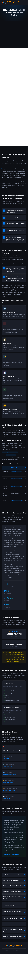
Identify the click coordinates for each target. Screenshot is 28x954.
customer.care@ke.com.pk (9, 774)
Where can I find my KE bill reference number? (12, 897)
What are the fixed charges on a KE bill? (13, 924)
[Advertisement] (14, 33)
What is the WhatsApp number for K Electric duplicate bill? (12, 904)
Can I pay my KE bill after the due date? (13, 918)
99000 (7, 758)
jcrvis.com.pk (5, 168)
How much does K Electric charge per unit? (12, 930)
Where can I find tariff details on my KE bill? (12, 912)
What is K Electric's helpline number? (12, 891)
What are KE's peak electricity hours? (12, 936)
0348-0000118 (6, 798)
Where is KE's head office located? (12, 885)
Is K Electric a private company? (11, 874)
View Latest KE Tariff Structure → (12, 854)
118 (4, 758)
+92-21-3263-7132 (7, 766)
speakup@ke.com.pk (8, 782)
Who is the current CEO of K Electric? (12, 880)
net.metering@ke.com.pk (9, 790)
